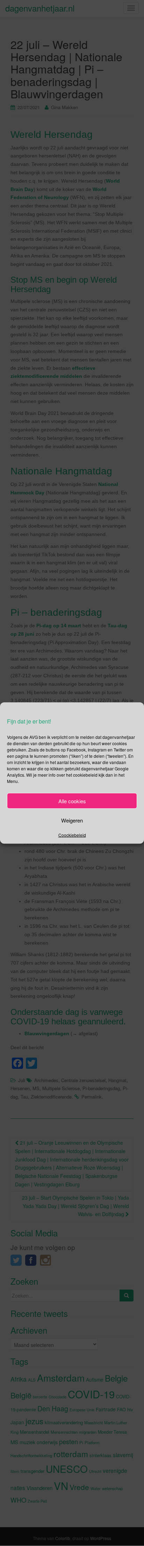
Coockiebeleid (72, 835)
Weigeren (72, 820)
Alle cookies (72, 800)
